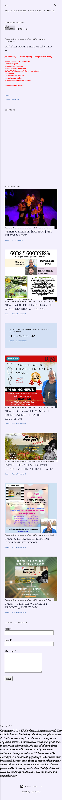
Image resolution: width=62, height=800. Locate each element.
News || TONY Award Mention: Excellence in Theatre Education (27, 414)
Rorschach (15, 100)
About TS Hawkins (15, 10)
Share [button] (7, 95)
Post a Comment (19, 314)
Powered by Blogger (33, 786)
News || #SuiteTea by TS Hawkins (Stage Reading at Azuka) (28, 307)
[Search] (55, 4)
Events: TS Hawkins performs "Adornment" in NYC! (27, 540)
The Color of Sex (22, 336)
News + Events (37, 10)
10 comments (17, 240)
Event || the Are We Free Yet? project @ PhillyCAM (26, 605)
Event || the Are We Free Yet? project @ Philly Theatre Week (29, 467)
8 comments (21, 341)
